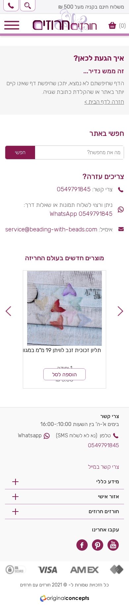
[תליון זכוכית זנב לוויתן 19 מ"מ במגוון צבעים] (64, 308)
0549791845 (74, 189)
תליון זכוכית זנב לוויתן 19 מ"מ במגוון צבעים (53, 350)
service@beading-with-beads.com (51, 229)
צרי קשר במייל (103, 466)
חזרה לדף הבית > (104, 101)
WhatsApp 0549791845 (81, 213)
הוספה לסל (64, 374)
